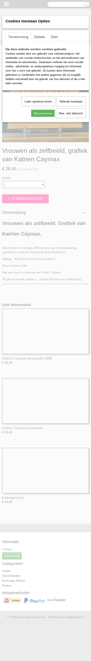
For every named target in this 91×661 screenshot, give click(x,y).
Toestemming (18, 37)
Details (39, 37)
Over (54, 37)
